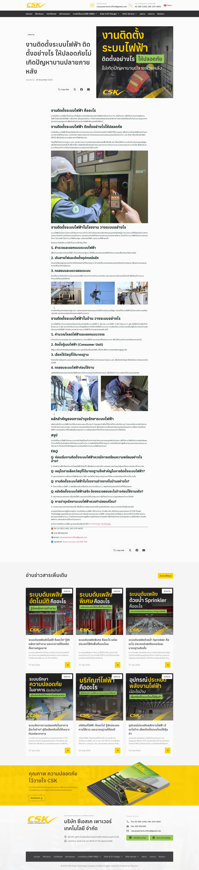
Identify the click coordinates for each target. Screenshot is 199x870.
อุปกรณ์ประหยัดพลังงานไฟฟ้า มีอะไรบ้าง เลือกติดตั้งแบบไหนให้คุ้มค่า (148, 729)
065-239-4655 (154, 6)
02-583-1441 (141, 6)
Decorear (134, 866)
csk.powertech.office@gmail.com (112, 6)
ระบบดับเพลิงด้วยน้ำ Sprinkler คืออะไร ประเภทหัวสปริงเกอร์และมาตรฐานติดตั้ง (149, 644)
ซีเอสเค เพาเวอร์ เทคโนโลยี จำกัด (75, 542)
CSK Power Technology (101, 524)
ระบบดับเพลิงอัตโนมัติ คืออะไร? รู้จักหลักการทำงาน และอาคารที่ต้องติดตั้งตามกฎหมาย (49, 644)
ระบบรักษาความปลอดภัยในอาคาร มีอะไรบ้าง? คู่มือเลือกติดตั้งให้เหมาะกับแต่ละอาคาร (49, 729)
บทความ (31, 34)
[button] (85, 14)
